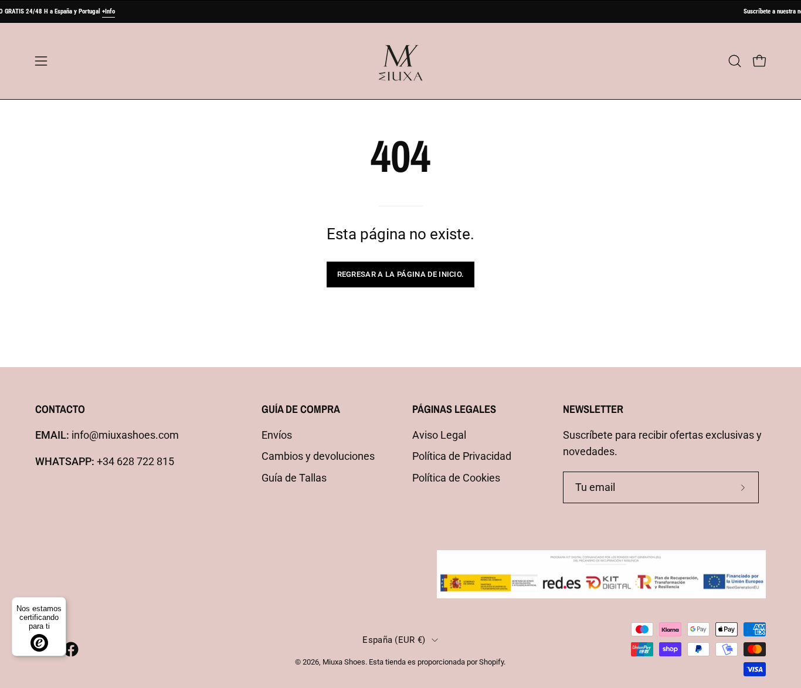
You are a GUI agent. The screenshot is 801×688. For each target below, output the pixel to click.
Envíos (277, 435)
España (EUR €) (393, 640)
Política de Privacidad (461, 456)
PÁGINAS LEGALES (454, 409)
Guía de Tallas (294, 478)
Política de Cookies (456, 478)
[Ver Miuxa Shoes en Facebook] (71, 649)
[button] (734, 61)
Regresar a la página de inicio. (400, 274)
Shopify (491, 662)
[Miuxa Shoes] (400, 61)
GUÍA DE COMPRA (301, 409)
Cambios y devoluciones (318, 456)
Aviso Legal (439, 435)
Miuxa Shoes (344, 662)
